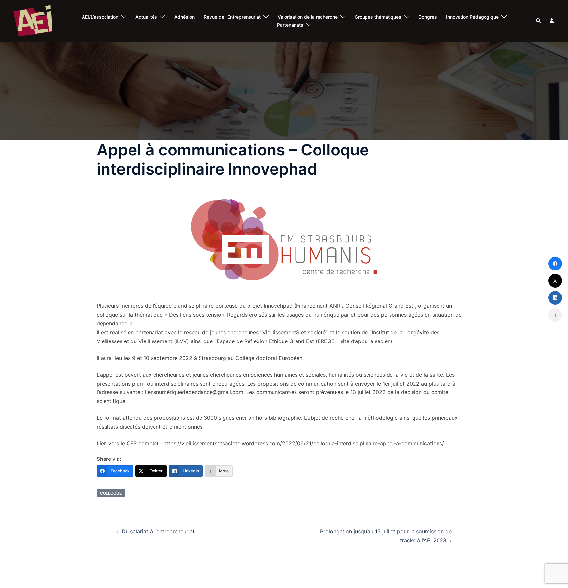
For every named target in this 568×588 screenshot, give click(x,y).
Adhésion (184, 17)
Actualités (146, 17)
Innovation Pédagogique (472, 17)
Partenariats (290, 25)
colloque (111, 493)
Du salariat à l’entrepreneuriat (158, 531)
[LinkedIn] (555, 298)
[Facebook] (555, 263)
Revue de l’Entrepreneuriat (232, 17)
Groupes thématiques (378, 17)
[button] (538, 21)
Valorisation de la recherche (308, 17)
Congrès (427, 17)
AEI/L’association (100, 17)
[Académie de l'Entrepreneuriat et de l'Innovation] (32, 20)
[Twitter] (555, 281)
